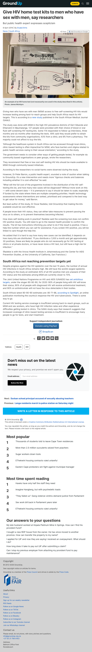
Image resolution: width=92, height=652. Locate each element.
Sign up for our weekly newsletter (16, 600)
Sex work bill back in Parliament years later (36, 502)
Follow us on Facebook (12, 613)
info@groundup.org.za (12, 636)
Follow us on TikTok (10, 610)
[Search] (82, 3)
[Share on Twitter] (43, 339)
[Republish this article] (57, 339)
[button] (87, 3)
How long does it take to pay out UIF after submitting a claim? (36, 546)
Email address (13, 376)
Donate (75, 3)
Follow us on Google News (13, 606)
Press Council (32, 572)
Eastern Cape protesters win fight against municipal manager (45, 467)
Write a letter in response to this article (46, 411)
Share (64, 31)
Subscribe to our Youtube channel (16, 622)
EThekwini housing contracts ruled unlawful (36, 460)
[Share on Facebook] (39, 339)
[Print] (52, 339)
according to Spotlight (68, 293)
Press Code (63, 572)
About (5, 594)
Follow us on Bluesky (11, 616)
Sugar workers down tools (28, 454)
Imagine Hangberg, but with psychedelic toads (38, 489)
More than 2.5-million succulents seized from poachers (42, 448)
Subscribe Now (17, 383)
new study (37, 117)
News (5, 31)
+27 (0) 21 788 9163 (11, 638)
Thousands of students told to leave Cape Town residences (44, 441)
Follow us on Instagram (12, 619)
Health (18, 347)
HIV (27, 347)
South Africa (14, 31)
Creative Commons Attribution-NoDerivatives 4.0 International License (56, 422)
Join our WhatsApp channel (14, 625)
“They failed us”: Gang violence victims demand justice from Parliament (50, 496)
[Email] (48, 339)
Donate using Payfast (46, 326)
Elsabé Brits (22, 28)
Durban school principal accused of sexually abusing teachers (42, 398)
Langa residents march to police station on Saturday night (44, 403)
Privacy (6, 597)
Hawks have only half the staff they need (35, 483)
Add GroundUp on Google (79, 31)
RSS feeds (7, 603)
